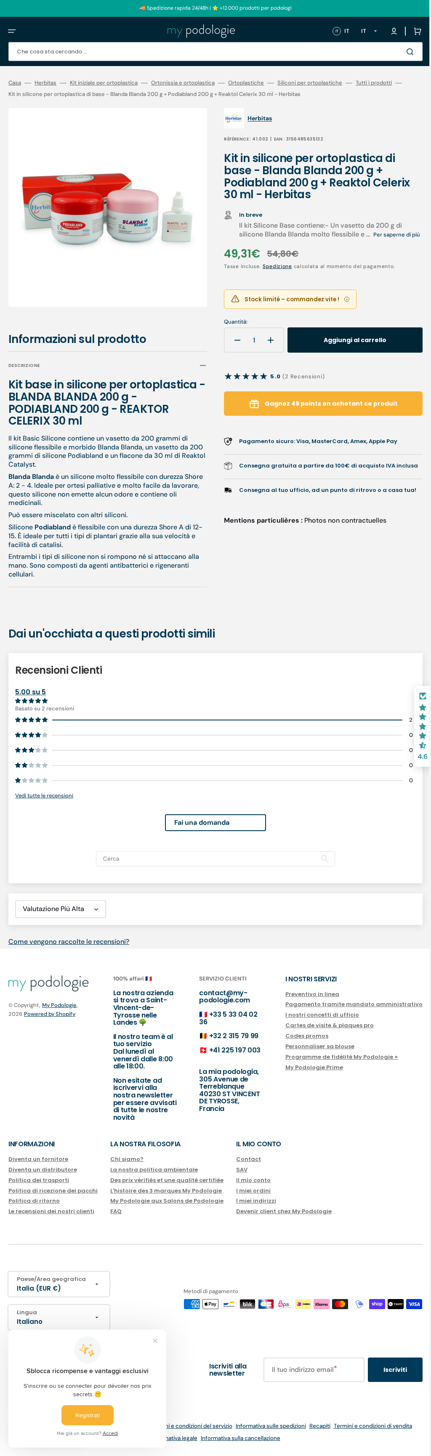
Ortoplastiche (246, 83)
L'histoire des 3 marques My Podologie (166, 1191)
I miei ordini (253, 1191)
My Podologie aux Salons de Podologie (166, 1201)
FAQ (116, 1211)
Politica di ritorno (34, 1201)
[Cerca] (399, 52)
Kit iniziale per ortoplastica (104, 83)
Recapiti (313, 1425)
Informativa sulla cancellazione (234, 1438)
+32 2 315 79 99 (225, 1036)
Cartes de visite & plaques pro (317, 1025)
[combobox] (209, 51)
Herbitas (45, 83)
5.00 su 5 (30, 686)
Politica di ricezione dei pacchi (53, 1191)
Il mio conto (253, 1180)
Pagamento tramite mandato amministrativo (341, 1004)
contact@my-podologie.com (216, 996)
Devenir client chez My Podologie (284, 1211)
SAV (241, 1170)
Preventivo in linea (300, 994)
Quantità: (230, 331)
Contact (248, 1159)
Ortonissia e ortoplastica (183, 83)
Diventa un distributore (42, 1170)
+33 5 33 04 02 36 (220, 1018)
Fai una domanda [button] (195, 816)
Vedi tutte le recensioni (44, 789)
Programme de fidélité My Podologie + (329, 1057)
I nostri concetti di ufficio (309, 1015)
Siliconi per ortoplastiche (309, 83)
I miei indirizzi (256, 1201)
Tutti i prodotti (374, 83)
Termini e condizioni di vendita (366, 1425)
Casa (14, 83)
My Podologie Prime (301, 1067)
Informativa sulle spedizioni (264, 1425)
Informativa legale (168, 1438)
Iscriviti (382, 1370)
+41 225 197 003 (226, 1050)
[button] (12, 31)
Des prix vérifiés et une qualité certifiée (166, 1180)
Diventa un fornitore (38, 1159)
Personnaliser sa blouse (307, 1046)
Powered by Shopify (49, 1014)
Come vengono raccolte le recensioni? (68, 935)
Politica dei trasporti (38, 1180)
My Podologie (59, 1005)
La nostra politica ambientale (154, 1170)
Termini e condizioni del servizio (185, 1425)
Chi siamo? (127, 1159)
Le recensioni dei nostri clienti (51, 1211)
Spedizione (271, 275)
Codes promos (294, 1036)
